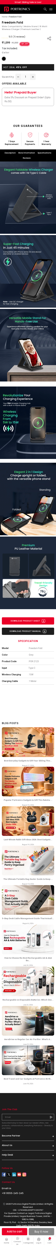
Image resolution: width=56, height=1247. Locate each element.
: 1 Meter (32, 681)
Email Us (6, 1188)
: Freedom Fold (35, 648)
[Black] (4, 59)
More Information (26, 152)
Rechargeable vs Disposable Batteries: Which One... (28, 1000)
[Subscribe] (51, 1117)
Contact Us (17, 1242)
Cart (50, 1241)
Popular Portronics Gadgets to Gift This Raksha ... (28, 800)
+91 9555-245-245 (12, 1193)
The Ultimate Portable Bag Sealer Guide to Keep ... (28, 879)
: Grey (30, 655)
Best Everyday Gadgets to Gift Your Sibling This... (28, 761)
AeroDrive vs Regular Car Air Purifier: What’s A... (28, 1039)
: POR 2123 (33, 661)
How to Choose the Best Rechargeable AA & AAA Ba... (28, 959)
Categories (28, 1243)
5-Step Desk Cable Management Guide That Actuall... (28, 918)
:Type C (31, 668)
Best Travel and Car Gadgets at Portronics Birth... (28, 1079)
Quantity (8, 77)
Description (10, 152)
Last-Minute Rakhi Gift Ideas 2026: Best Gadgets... (28, 839)
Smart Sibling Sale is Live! (28, 2)
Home (6, 1243)
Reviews (27, 158)
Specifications (44, 152)
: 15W (30, 674)
